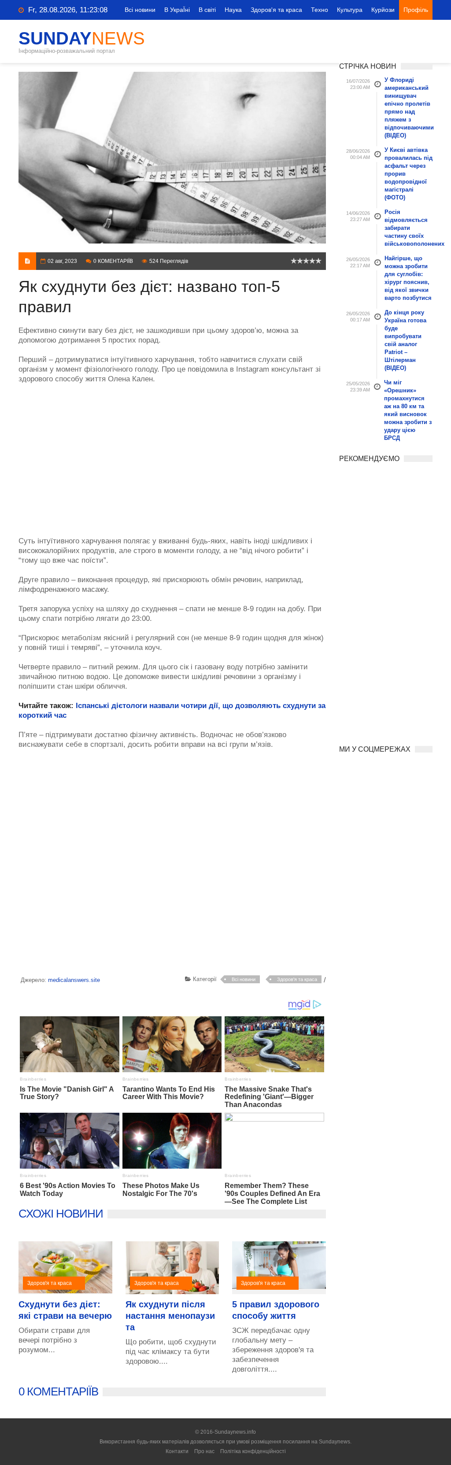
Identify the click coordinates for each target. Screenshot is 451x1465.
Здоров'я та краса (276, 9)
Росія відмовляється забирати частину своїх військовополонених (408, 228)
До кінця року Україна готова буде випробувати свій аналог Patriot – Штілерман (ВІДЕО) (405, 340)
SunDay (81, 38)
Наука (233, 9)
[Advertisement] (172, 455)
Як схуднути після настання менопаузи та (170, 1315)
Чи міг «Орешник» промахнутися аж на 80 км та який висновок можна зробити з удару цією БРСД (408, 410)
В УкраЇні (177, 9)
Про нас (204, 1451)
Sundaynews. (335, 1442)
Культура (349, 9)
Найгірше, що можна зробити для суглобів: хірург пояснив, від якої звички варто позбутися (408, 278)
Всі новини (140, 9)
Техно (319, 9)
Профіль (415, 9)
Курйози (383, 9)
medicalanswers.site (74, 980)
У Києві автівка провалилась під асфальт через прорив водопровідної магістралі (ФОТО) (408, 174)
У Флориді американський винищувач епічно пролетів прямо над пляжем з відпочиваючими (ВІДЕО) (408, 108)
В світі (207, 9)
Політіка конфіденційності (253, 1451)
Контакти (177, 1451)
